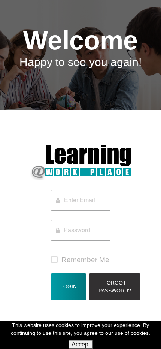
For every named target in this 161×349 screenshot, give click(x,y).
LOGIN (68, 286)
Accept (81, 344)
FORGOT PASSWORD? (114, 287)
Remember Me (85, 260)
